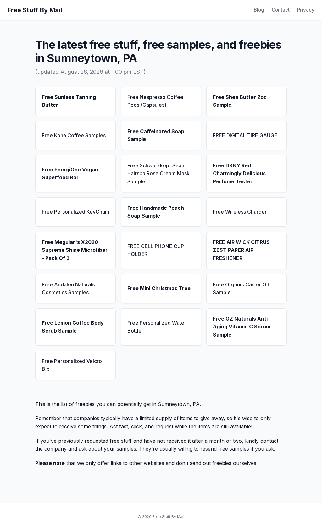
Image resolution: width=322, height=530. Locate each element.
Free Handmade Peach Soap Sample (155, 212)
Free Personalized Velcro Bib (72, 365)
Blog (259, 10)
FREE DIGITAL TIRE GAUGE (245, 135)
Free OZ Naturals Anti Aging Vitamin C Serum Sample (241, 327)
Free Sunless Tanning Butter (69, 101)
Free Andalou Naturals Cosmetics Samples (68, 288)
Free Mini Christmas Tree (159, 288)
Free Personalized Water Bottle (156, 327)
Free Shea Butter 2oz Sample (239, 101)
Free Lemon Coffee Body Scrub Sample (73, 327)
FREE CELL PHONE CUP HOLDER (155, 250)
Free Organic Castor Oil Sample (241, 288)
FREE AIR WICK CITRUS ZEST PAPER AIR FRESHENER (241, 250)
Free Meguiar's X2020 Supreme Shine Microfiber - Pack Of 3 (75, 250)
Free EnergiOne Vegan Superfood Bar (70, 173)
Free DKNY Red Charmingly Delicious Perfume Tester (239, 173)
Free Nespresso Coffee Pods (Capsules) (155, 101)
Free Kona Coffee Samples (74, 135)
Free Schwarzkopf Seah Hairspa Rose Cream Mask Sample (158, 173)
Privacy (305, 10)
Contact (281, 10)
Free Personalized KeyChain (75, 211)
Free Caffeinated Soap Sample (155, 135)
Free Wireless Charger (240, 211)
